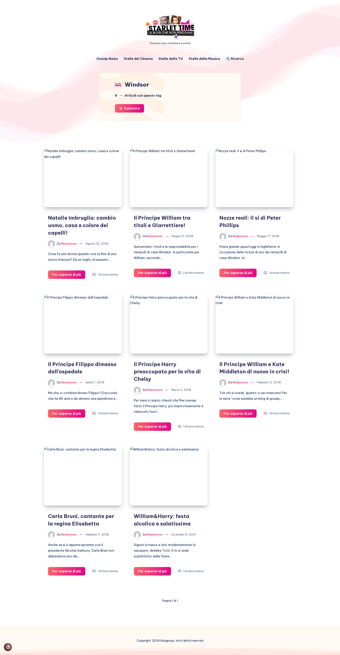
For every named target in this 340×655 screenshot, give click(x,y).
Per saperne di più (68, 275)
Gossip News (107, 59)
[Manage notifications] (9, 646)
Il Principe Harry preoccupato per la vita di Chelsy (167, 371)
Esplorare (131, 108)
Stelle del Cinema (138, 59)
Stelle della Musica (204, 59)
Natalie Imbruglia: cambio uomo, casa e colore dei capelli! (82, 225)
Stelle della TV (171, 59)
